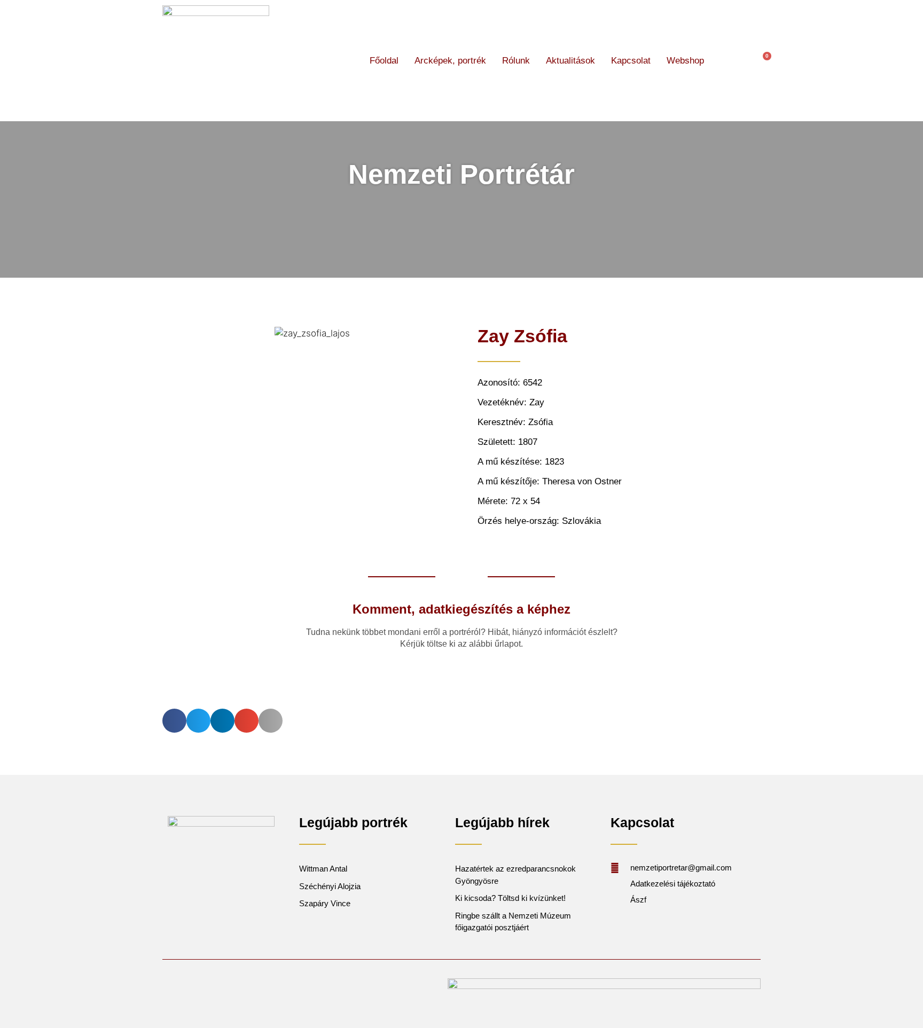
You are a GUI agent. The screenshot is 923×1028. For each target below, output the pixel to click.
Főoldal (384, 61)
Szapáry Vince (324, 903)
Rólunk (516, 61)
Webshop (685, 61)
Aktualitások (570, 61)
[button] (731, 60)
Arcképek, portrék (450, 61)
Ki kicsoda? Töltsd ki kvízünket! (510, 898)
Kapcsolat (631, 61)
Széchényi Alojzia (330, 886)
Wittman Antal (324, 868)
